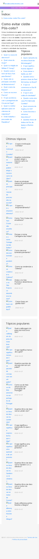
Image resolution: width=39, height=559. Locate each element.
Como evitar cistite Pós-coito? (14, 18)
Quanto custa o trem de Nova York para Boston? (8, 73)
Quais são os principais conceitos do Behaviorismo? (9, 81)
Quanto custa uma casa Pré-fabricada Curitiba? (29, 100)
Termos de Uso (32, 537)
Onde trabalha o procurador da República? (8, 119)
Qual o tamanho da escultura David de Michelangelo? (29, 60)
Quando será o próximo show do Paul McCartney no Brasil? (29, 79)
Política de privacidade (20, 539)
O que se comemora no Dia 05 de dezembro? (28, 87)
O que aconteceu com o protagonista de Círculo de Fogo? (10, 100)
